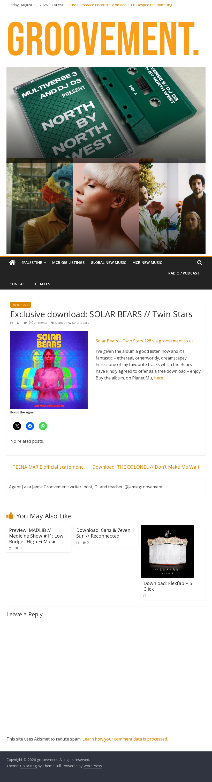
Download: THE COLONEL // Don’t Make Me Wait (149, 467)
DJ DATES (42, 283)
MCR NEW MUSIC (147, 262)
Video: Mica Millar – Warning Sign (92, 4)
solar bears (80, 322)
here (158, 378)
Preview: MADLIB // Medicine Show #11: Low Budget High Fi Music (36, 535)
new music (20, 304)
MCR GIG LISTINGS (68, 262)
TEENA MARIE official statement (44, 467)
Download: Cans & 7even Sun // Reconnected (103, 533)
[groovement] (12, 262)
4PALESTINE (31, 262)
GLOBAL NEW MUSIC (108, 262)
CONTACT (18, 283)
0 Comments (37, 322)
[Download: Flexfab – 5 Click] (167, 528)
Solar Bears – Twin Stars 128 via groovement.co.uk (145, 341)
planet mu (62, 322)
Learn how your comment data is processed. (125, 739)
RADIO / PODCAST (184, 273)
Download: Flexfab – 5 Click (167, 586)
